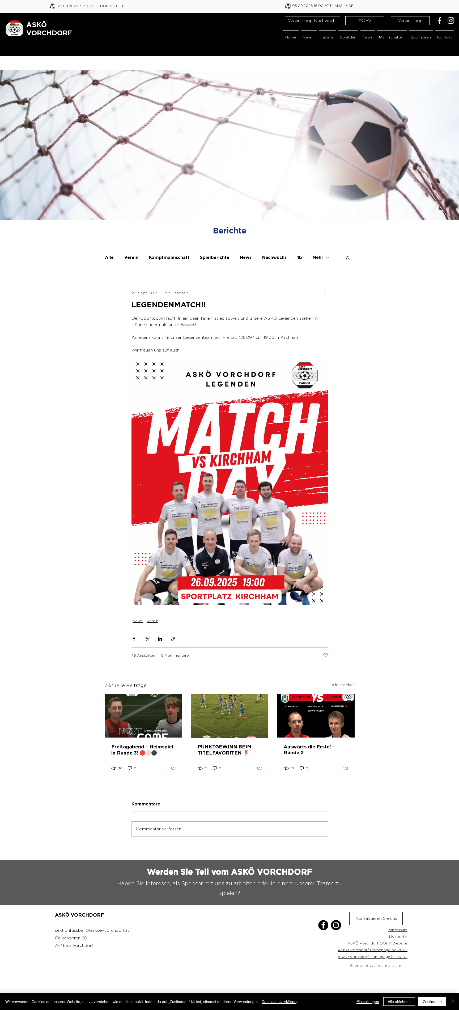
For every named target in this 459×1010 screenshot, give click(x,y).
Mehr (318, 257)
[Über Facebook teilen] (134, 638)
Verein (131, 257)
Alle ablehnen (399, 1001)
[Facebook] (439, 20)
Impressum (397, 930)
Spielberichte (214, 257)
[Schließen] (452, 1001)
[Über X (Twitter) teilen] (147, 638)
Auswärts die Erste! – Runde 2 (309, 750)
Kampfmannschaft (169, 257)
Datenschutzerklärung (280, 1001)
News (246, 257)
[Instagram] (451, 20)
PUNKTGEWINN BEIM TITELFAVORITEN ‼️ (224, 750)
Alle (109, 257)
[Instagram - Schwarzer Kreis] (336, 925)
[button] (309, 34)
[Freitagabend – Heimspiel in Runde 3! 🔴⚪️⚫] (143, 716)
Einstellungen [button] (367, 1001)
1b (299, 257)
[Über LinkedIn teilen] (160, 638)
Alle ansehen (343, 685)
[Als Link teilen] (173, 638)
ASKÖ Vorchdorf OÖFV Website (377, 943)
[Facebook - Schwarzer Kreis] (323, 925)
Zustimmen (432, 1001)
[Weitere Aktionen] (325, 292)
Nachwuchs (274, 257)
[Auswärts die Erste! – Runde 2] (316, 716)
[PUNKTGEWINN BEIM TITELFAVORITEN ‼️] (230, 716)
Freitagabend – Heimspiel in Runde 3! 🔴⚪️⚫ (142, 750)
